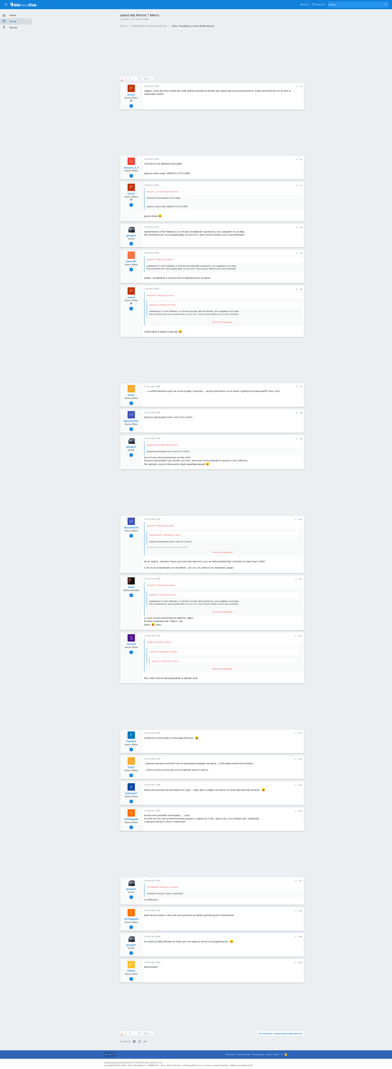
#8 (301, 413)
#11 (300, 579)
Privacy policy (258, 1054)
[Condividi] (297, 86)
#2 (301, 159)
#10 (300, 519)
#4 (301, 227)
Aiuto (268, 1054)
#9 (301, 438)
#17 (300, 881)
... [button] (134, 78)
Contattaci (230, 1054)
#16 (300, 811)
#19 (300, 936)
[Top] (282, 1054)
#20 (300, 962)
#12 (300, 636)
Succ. (147, 78)
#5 (301, 253)
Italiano (110, 1054)
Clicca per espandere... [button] (223, 322)
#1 (301, 86)
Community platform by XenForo (133, 1062)
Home (276, 1054)
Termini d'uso (243, 1054)
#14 (300, 759)
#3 (301, 185)
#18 (300, 911)
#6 (301, 289)
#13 (300, 733)
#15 (300, 785)
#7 (301, 386)
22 (139, 78)
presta (126, 19)
